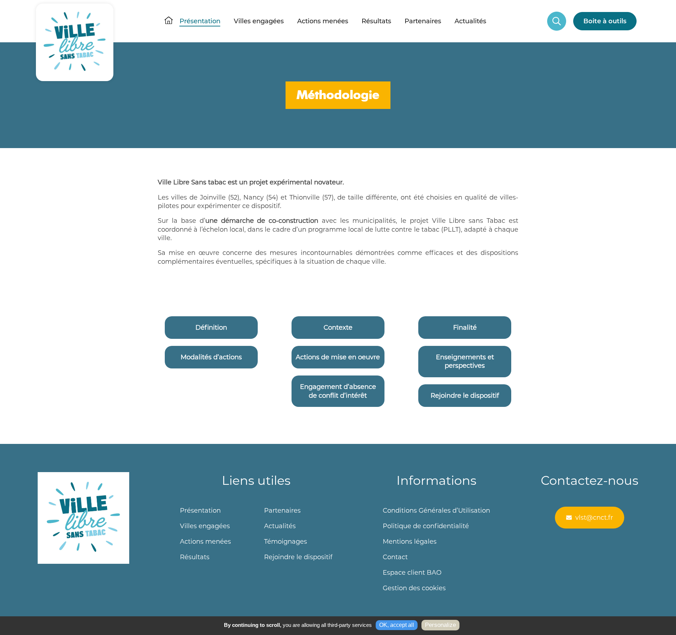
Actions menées (322, 21)
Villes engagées (259, 21)
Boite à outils (604, 21)
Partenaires (423, 21)
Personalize (440, 625)
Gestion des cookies (414, 588)
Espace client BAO (412, 572)
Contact (395, 557)
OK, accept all (396, 625)
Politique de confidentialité (426, 526)
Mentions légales (410, 541)
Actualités (470, 21)
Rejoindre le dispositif (298, 557)
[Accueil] (74, 21)
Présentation (200, 21)
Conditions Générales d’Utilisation (436, 510)
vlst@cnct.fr (594, 517)
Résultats (376, 21)
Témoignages (285, 541)
